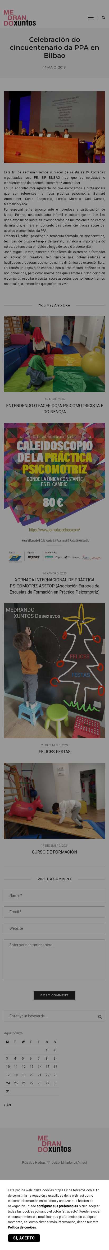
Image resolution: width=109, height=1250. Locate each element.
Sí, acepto (24, 1238)
